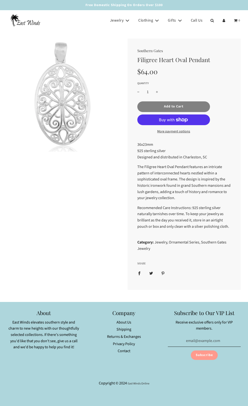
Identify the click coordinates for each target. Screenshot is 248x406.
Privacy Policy (124, 344)
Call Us (197, 20)
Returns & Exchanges (124, 336)
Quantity (143, 83)
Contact (124, 351)
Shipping (123, 329)
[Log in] (224, 20)
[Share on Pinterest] (163, 273)
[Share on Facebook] (139, 273)
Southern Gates (150, 50)
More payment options (173, 131)
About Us (123, 322)
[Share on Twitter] (151, 273)
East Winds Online (138, 384)
